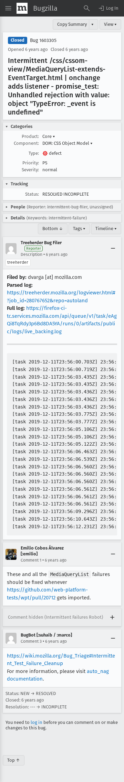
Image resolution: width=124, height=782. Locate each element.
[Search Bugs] (86, 8)
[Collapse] (112, 248)
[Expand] (112, 617)
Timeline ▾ (106, 228)
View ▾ (110, 24)
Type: (34, 153)
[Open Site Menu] (8, 8)
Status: (32, 194)
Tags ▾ (79, 228)
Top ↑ (13, 760)
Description (31, 254)
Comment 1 (31, 560)
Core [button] (48, 136)
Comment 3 (31, 641)
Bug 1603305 (43, 40)
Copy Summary (72, 24)
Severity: (30, 169)
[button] (108, 8)
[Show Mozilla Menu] (22, 8)
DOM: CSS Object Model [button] (67, 143)
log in (36, 722)
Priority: (30, 162)
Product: (30, 136)
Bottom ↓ (52, 228)
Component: (26, 143)
